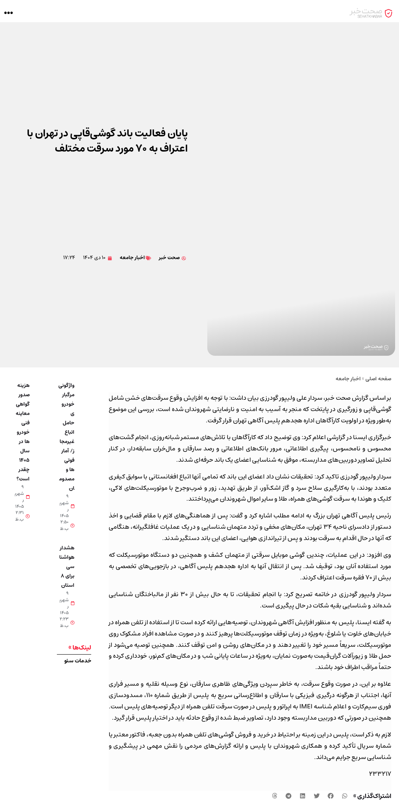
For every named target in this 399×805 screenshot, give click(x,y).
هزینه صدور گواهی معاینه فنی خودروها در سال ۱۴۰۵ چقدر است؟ (23, 432)
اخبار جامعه (132, 257)
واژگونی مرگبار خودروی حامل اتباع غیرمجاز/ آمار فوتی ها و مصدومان (66, 437)
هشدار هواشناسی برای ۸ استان (66, 567)
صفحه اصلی (378, 378)
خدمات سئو (77, 661)
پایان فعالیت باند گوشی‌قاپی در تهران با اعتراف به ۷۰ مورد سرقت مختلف (107, 141)
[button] (8, 13)
